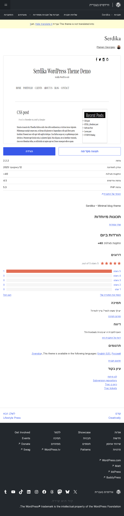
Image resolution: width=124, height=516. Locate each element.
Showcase (84, 432)
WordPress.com (110, 460)
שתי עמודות (115, 224)
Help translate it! (41, 24)
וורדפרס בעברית (104, 492)
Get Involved (22, 432)
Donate (24, 443)
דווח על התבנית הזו (111, 337)
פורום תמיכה (114, 316)
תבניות (117, 14)
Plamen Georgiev (106, 47)
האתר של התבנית (112, 193)
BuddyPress (112, 477)
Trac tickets (110, 388)
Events (26, 438)
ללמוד (57, 432)
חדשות (117, 438)
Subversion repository (105, 380)
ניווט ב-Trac (111, 384)
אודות (118, 432)
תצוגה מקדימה (89, 151)
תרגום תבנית (114, 360)
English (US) (104, 353)
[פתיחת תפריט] (5, 5)
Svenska (36, 353)
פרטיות (117, 449)
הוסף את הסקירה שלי (110, 294)
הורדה (29, 151)
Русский (116, 353)
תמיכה (56, 438)
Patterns (85, 449)
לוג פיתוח (112, 376)
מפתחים (55, 443)
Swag (25, 449)
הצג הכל (7, 294)
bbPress (114, 471)
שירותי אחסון (113, 443)
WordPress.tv (50, 449)
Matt (116, 466)
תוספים (86, 443)
